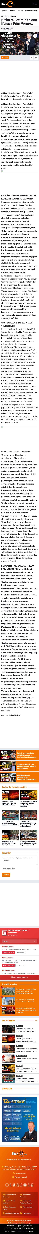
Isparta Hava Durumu (25, 1196)
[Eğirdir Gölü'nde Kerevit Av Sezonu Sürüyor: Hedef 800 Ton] (10, 815)
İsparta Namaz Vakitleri (9, 1202)
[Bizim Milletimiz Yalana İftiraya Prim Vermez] (19, 43)
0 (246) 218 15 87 (9, 965)
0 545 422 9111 (21, 1173)
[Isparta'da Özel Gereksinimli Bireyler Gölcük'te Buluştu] (10, 835)
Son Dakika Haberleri (12, 1213)
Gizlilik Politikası (22, 1231)
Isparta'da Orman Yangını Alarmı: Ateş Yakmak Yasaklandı (9, 803)
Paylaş (6, 57)
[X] (10, 1185)
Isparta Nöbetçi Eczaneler (9, 1196)
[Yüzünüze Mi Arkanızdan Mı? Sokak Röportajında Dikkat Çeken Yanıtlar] (28, 815)
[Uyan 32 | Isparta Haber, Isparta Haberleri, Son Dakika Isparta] (8, 4)
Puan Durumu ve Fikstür (9, 1208)
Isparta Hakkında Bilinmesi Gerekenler (19, 1220)
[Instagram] (17, 1185)
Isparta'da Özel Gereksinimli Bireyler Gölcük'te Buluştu (9, 843)
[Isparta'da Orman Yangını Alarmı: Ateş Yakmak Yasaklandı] (10, 795)
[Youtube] (25, 1185)
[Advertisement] (19, 904)
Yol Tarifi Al (21, 952)
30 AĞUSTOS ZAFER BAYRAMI (26, 1060)
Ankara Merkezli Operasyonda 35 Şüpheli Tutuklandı (25, 1030)
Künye (29, 1223)
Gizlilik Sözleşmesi (14, 1223)
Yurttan (19, 1026)
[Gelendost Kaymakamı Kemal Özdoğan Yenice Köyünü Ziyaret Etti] (28, 835)
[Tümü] (36, 1021)
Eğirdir (12, 11)
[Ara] (33, 4)
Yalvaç (20, 11)
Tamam (31, 1231)
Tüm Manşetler (27, 1207)
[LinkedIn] (21, 1185)
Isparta (4, 11)
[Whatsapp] (28, 1185)
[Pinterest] (14, 1185)
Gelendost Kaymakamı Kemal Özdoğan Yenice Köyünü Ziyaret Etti (28, 843)
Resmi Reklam (21, 1055)
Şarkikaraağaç (31, 11)
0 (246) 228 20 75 (9, 952)
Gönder (6, 874)
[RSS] (32, 1185)
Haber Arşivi (27, 1213)
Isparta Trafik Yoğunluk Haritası (26, 1202)
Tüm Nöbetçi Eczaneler (20, 977)
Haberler (4, 16)
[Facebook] (7, 1185)
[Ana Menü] (36, 4)
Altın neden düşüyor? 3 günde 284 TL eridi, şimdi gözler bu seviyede (26, 1070)
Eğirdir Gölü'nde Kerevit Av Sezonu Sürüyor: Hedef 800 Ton (10, 823)
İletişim (23, 1223)
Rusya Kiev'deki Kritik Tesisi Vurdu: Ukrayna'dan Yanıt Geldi (26, 1050)
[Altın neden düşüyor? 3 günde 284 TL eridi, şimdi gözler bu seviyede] (28, 795)
